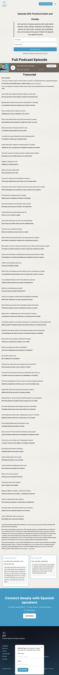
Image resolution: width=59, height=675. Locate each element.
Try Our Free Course (46, 4)
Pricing (4, 651)
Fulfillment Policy (6, 668)
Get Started (29, 616)
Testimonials (6, 654)
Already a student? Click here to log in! (35, 53)
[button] (55, 3)
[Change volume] (28, 69)
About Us (5, 648)
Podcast (4, 659)
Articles (4, 656)
